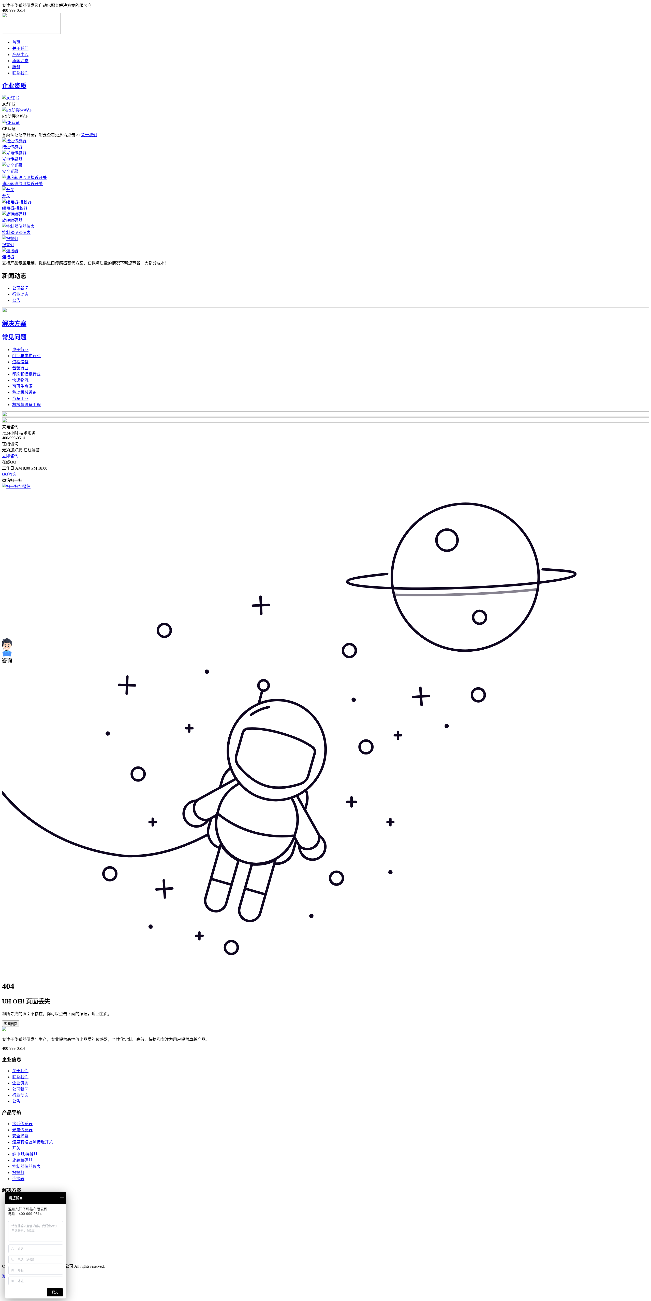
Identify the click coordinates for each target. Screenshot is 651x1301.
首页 (16, 42)
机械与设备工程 (26, 404)
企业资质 (20, 1083)
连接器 (8, 257)
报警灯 (8, 245)
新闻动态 (20, 61)
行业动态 (20, 294)
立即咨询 (10, 456)
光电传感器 (12, 159)
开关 (6, 196)
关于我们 (20, 48)
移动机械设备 (24, 392)
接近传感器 (12, 147)
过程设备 (20, 362)
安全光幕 (10, 171)
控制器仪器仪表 (16, 232)
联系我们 (20, 73)
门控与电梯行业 (26, 356)
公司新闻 (20, 288)
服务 (16, 67)
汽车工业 (20, 398)
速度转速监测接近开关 (22, 183)
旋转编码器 (12, 220)
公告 (16, 300)
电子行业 (20, 349)
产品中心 (20, 54)
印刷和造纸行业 (26, 374)
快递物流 (20, 380)
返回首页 (10, 1024)
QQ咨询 (9, 474)
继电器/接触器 (14, 208)
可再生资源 (22, 386)
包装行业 (20, 368)
